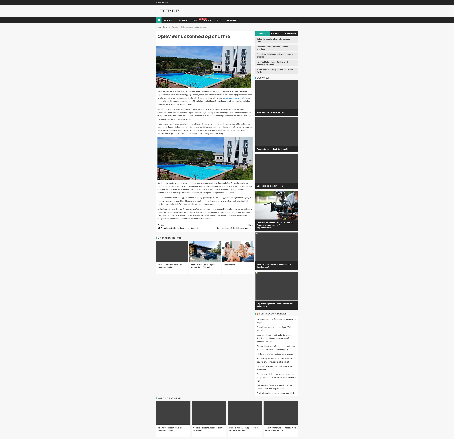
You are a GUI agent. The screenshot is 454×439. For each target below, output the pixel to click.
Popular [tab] (277, 33)
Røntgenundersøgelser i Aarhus (271, 112)
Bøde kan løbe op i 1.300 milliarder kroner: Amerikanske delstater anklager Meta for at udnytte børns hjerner (274, 338)
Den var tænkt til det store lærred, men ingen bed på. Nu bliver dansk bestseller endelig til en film (276, 377)
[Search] (295, 20)
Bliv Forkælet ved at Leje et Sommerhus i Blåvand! (177, 226)
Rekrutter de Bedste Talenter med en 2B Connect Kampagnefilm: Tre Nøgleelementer (275, 225)
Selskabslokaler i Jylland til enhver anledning (235, 226)
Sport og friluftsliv (189, 20)
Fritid (218, 20)
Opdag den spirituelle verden (270, 186)
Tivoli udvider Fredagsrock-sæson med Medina (276, 393)
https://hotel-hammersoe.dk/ (234, 98)
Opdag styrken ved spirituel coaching (273, 149)
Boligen (207, 20)
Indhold (168, 20)
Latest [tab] (261, 33)
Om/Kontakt (232, 20)
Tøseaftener (229, 265)
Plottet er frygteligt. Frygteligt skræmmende (275, 354)
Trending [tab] (291, 33)
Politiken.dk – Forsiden (273, 313)
